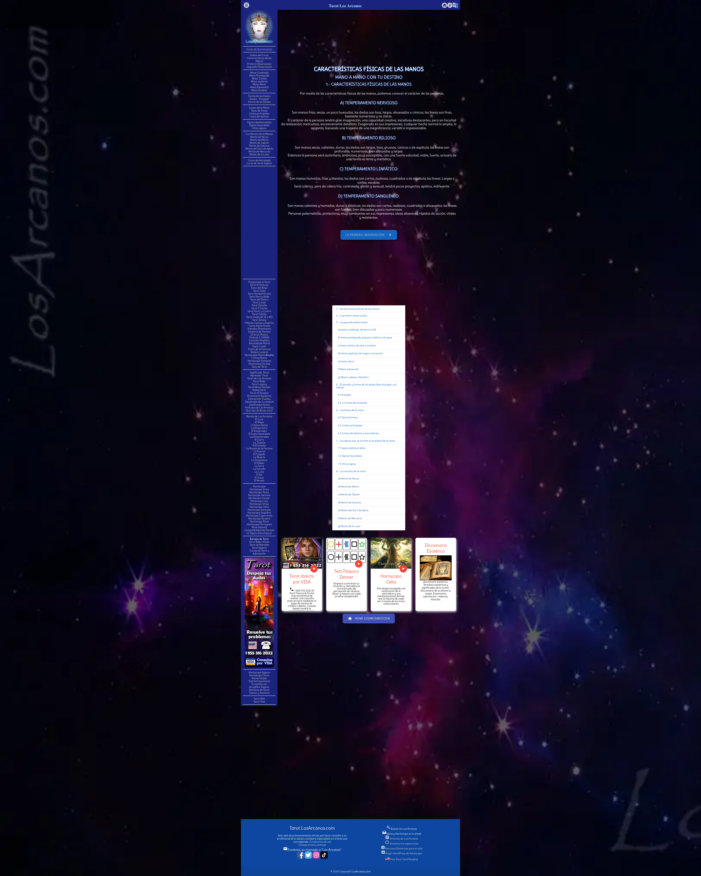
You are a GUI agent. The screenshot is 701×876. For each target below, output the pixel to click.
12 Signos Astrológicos (259, 533)
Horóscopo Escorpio (259, 509)
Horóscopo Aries (259, 489)
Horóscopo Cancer (259, 498)
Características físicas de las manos (359, 308)
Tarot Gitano (259, 320)
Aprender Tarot (259, 375)
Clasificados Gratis (259, 404)
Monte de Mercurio (259, 151)
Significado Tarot (259, 372)
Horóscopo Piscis (259, 521)
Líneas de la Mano (259, 107)
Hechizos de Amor (259, 689)
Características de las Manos (259, 59)
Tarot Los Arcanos (345, 6)
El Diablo (259, 463)
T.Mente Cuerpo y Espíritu (259, 322)
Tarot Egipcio (259, 547)
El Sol (259, 474)
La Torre (259, 466)
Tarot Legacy (259, 384)
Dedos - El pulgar (259, 99)
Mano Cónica (259, 78)
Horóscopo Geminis (259, 495)
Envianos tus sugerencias (401, 843)
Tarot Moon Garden (259, 387)
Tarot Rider (259, 381)
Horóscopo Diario (255, 355)
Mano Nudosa (259, 90)
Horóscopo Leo (259, 501)
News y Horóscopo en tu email (401, 833)
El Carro (259, 439)
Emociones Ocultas (259, 363)
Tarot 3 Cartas (259, 308)
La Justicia (259, 442)
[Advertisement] (259, 222)
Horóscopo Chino (259, 675)
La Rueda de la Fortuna (259, 448)
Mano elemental (349, 369)
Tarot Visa (259, 701)
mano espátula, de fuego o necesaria (362, 353)
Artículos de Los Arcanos (259, 407)
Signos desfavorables (259, 122)
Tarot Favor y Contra (259, 311)
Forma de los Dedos (259, 96)
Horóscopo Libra (259, 506)
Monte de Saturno (259, 145)
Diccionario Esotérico (259, 395)
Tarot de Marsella (259, 544)
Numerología (259, 678)
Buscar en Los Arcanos (401, 828)
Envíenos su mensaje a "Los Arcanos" (312, 850)
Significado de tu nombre (259, 401)
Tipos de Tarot (259, 366)
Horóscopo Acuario (259, 518)
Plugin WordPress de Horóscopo (401, 853)
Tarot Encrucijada (259, 296)
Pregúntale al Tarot (259, 282)
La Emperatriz (259, 428)
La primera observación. (369, 235)
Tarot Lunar (259, 302)
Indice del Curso (259, 55)
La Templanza (259, 460)
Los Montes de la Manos (259, 134)
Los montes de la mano (353, 471)
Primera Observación (259, 64)
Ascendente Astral (259, 343)
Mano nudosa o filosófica (355, 377)
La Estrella (259, 468)
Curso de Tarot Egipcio (259, 163)
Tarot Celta (259, 290)
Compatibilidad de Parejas (259, 530)
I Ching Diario (259, 358)
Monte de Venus (259, 137)
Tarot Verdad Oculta (259, 293)
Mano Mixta (259, 84)
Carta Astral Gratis (259, 325)
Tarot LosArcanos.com (312, 828)
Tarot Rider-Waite (259, 541)
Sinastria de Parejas (259, 331)
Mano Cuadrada (259, 72)
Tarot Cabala (259, 314)
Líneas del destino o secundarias (360, 433)
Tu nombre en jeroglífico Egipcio (259, 685)
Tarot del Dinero (259, 299)
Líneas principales (259, 113)
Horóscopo (259, 486)
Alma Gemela (259, 527)
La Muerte (259, 457)
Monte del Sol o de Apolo (259, 148)
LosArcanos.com (361, 871)
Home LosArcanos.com (369, 618)
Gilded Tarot (259, 390)
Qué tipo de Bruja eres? (259, 410)
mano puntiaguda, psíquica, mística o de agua (366, 337)
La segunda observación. (354, 322)
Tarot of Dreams (259, 393)
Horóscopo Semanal (259, 360)
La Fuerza (259, 451)
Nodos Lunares (259, 352)
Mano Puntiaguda (259, 75)
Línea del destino (259, 116)
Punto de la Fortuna (259, 349)
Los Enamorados (259, 436)
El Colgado (259, 454)
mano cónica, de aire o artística (358, 345)
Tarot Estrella (259, 305)
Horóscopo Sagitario (259, 512)
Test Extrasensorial (259, 681)
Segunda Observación (259, 66)
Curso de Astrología (259, 160)
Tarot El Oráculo (259, 285)
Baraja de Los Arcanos (259, 416)
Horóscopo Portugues (259, 524)
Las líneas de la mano (352, 410)
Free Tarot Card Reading (404, 859)
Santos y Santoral (259, 692)
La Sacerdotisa (259, 425)
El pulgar (346, 394)
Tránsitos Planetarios (259, 328)
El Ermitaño (259, 445)
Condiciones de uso (320, 841)
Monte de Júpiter (259, 142)
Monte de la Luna (259, 154)
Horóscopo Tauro (259, 492)
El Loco (259, 419)
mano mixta (347, 361)
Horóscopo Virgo (259, 504)
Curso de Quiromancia (259, 49)
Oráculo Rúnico (259, 334)
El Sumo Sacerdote (259, 433)
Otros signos (259, 128)
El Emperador (259, 431)
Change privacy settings (312, 844)
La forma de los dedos (354, 402)
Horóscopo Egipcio (259, 672)
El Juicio (259, 477)
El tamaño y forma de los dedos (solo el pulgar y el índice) (366, 386)
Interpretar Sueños (259, 398)
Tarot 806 (259, 698)
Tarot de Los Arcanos (259, 378)
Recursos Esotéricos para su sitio (401, 848)
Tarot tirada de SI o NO (259, 317)
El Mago (259, 422)
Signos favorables (259, 125)
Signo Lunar (259, 346)
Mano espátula (259, 81)
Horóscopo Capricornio (259, 515)
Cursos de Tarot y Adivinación (259, 552)
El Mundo (259, 480)
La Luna (259, 471)
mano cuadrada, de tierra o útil (358, 329)
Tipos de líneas (259, 110)
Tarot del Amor (259, 287)
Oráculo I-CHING (259, 337)
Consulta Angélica (259, 340)
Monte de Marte (259, 139)
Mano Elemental (259, 87)
